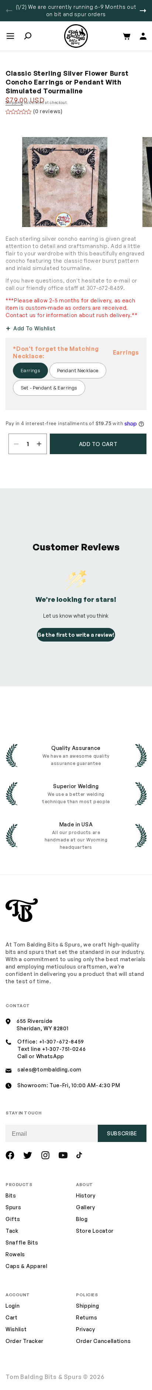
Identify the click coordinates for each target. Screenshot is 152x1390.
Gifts (13, 1219)
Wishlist (16, 1329)
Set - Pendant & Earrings (49, 388)
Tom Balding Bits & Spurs (44, 1376)
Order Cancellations (103, 1341)
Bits (11, 1195)
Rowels (15, 1254)
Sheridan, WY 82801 (43, 1028)
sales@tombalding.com (49, 1069)
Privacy (85, 1329)
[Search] (27, 36)
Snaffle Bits (22, 1242)
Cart (12, 1317)
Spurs (13, 1207)
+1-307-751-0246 (64, 1049)
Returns (86, 1317)
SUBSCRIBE (122, 1133)
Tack (12, 1231)
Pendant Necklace (77, 370)
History (86, 1195)
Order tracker (25, 1341)
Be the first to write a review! (76, 635)
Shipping (14, 102)
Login (13, 1306)
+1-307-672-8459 (61, 1041)
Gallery (85, 1207)
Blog (82, 1219)
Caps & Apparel (27, 1266)
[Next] (143, 10)
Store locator (95, 1231)
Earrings (30, 370)
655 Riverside (35, 1021)
